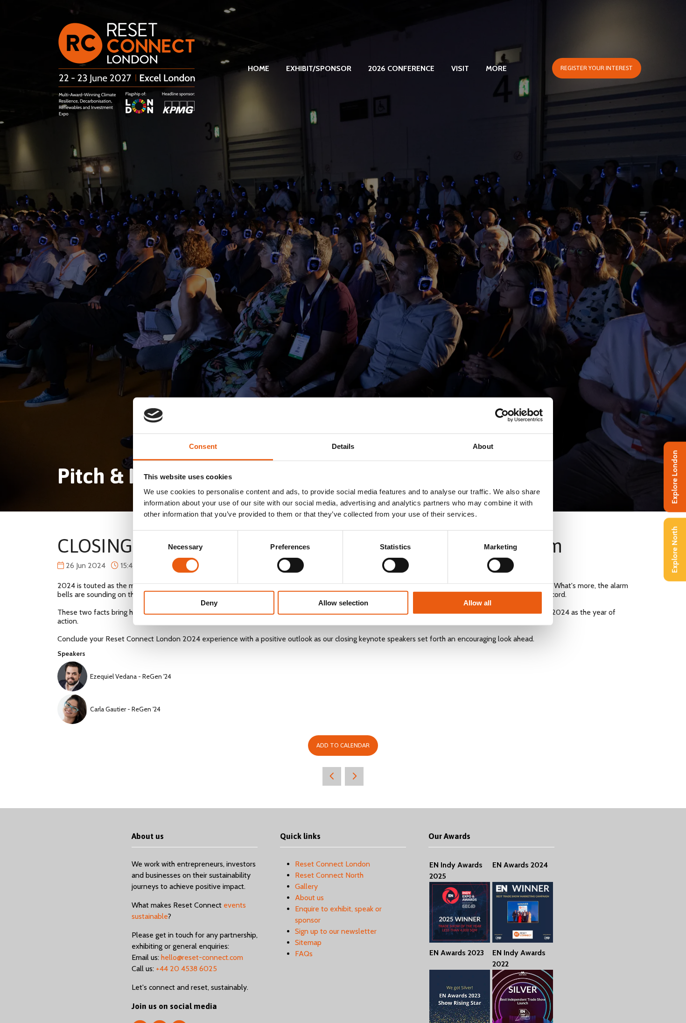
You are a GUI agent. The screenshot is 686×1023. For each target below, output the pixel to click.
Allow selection (343, 602)
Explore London (674, 477)
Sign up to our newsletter (336, 931)
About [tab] (483, 446)
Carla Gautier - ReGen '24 (125, 709)
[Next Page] (354, 776)
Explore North (674, 549)
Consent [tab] (203, 446)
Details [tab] (343, 446)
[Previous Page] (331, 776)
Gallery (306, 886)
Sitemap (308, 942)
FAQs (304, 953)
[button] (596, 68)
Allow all (477, 602)
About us (309, 897)
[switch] (290, 565)
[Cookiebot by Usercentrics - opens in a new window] (502, 415)
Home (258, 68)
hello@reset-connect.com (202, 957)
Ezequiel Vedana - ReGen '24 (130, 676)
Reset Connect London (332, 864)
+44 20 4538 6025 (186, 968)
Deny (209, 602)
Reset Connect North (329, 875)
